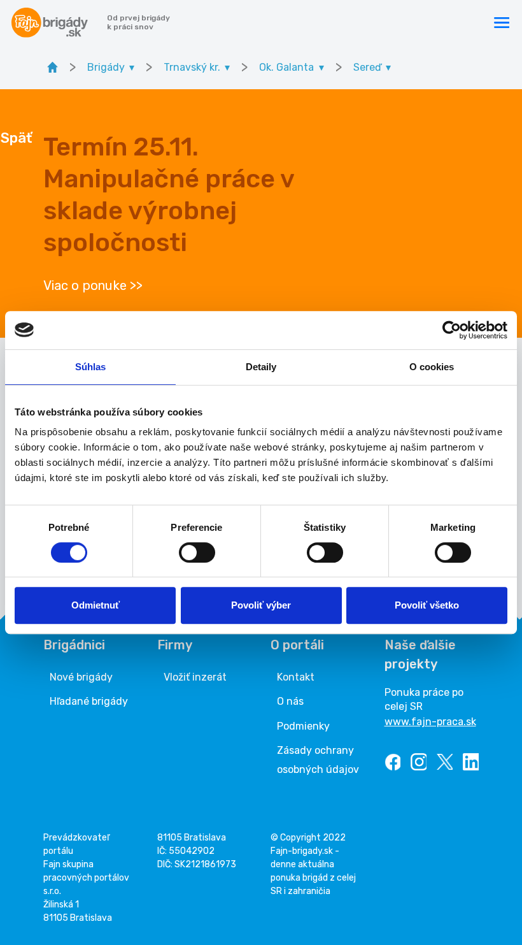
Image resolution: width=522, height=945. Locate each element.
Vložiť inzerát (195, 677)
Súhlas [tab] (90, 366)
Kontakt (295, 677)
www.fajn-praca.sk (430, 722)
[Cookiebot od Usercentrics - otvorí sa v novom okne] (451, 330)
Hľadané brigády (89, 701)
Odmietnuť (95, 605)
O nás (290, 701)
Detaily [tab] (261, 366)
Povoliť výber (261, 605)
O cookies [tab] (432, 366)
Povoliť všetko (427, 605)
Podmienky (303, 726)
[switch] (197, 552)
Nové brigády (81, 677)
